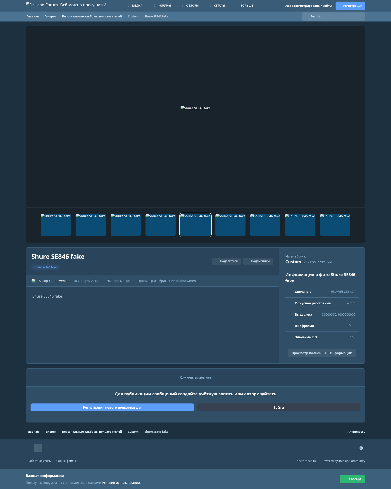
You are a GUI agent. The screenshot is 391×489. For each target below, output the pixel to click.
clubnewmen (59, 281)
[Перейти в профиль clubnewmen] (33, 281)
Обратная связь (40, 461)
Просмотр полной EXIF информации (322, 353)
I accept (355, 479)
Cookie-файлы (66, 461)
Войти (279, 407)
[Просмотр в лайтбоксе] (195, 116)
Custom (293, 261)
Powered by (343, 461)
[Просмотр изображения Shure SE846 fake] (56, 225)
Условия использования (121, 482)
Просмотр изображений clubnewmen (167, 281)
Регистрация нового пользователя (112, 407)
